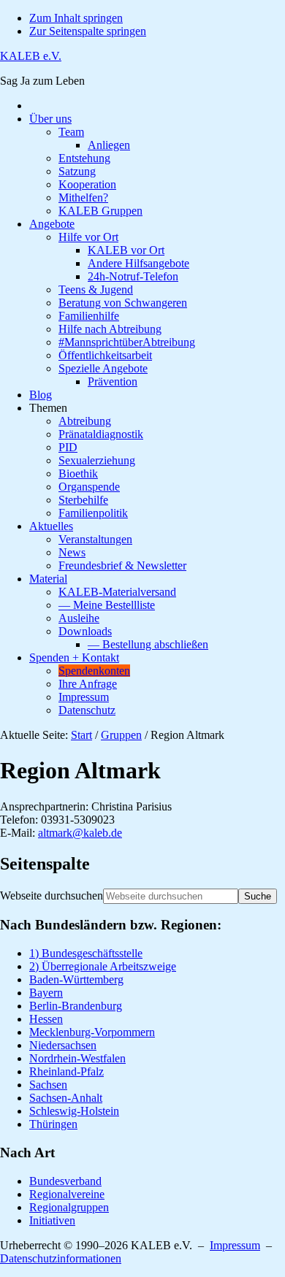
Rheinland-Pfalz (66, 1071)
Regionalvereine (66, 1194)
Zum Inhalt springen (76, 18)
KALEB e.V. (30, 56)
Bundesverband (65, 1181)
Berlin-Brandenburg (75, 1006)
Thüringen (53, 1124)
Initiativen (52, 1220)
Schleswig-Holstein (74, 1111)
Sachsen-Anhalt (65, 1098)
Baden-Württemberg (76, 979)
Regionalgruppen (69, 1207)
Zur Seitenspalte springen (87, 31)
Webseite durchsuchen (51, 895)
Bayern (46, 992)
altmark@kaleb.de (80, 833)
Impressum (235, 1245)
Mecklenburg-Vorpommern (92, 1032)
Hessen (46, 1019)
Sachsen (48, 1084)
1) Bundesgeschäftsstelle (85, 953)
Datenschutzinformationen (60, 1258)
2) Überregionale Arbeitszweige (102, 966)
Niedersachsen (62, 1045)
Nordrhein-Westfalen (77, 1058)
